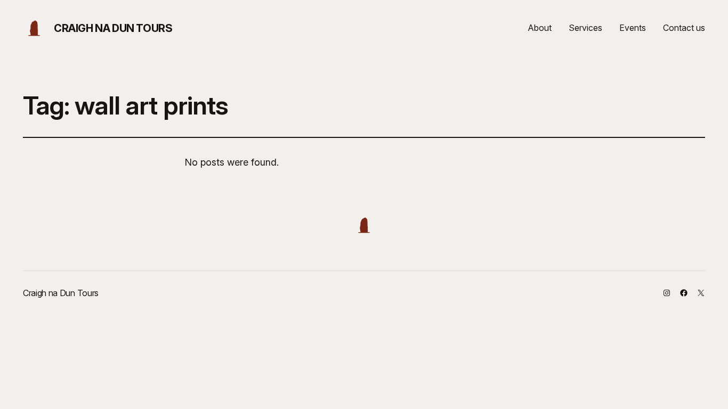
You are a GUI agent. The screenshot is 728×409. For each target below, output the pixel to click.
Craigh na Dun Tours (113, 28)
